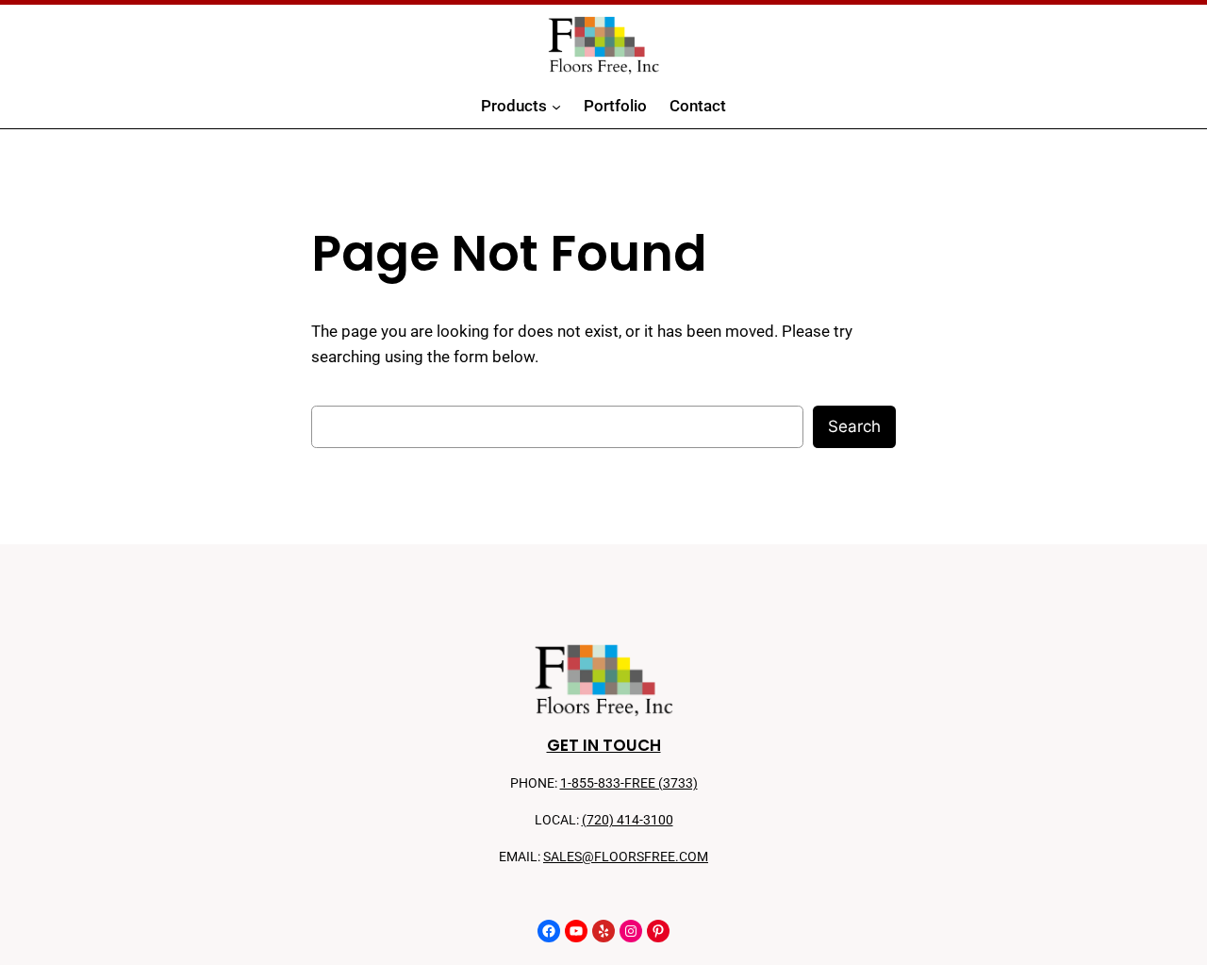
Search (854, 426)
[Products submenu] (556, 106)
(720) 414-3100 (627, 820)
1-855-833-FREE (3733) (629, 783)
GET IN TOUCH (604, 745)
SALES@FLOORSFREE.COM (625, 857)
